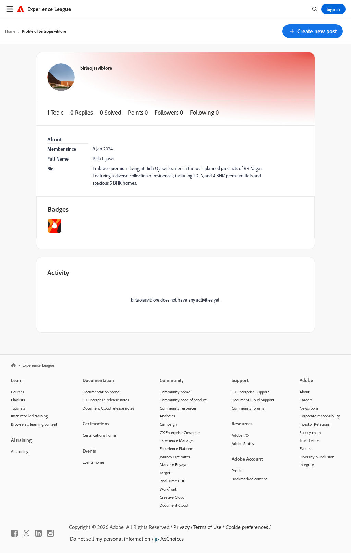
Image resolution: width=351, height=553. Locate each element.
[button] (312, 31)
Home (10, 31)
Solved (111, 112)
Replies (82, 112)
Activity (58, 272)
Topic (56, 112)
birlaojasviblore (96, 68)
